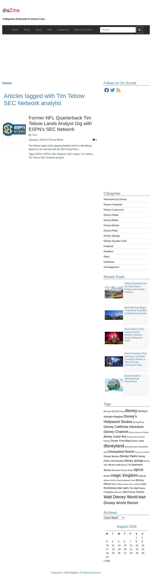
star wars (123, 487)
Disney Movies (111, 225)
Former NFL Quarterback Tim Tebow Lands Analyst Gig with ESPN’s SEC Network (60, 123)
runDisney (109, 262)
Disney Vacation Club (115, 241)
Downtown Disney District (122, 470)
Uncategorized (111, 267)
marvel (142, 475)
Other (106, 256)
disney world (115, 465)
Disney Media (111, 220)
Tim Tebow (86, 154)
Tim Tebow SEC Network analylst (46, 157)
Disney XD (126, 465)
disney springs (134, 460)
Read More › (73, 149)
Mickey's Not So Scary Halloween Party (119, 480)
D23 (113, 411)
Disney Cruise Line (114, 209)
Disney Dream (132, 437)
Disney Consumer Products (139, 432)
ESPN (38, 154)
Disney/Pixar (138, 422)
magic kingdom (124, 475)
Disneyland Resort (121, 451)
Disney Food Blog (120, 440)
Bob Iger (107, 411)
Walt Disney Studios (133, 492)
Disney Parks (111, 230)
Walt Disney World (121, 497)
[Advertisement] (76, 55)
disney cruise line (115, 436)
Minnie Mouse (117, 484)
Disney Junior (137, 440)
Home (7, 83)
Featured (108, 246)
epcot (138, 469)
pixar (143, 484)
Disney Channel (116, 432)
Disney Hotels (111, 215)
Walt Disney (118, 492)
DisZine (74, 572)
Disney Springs (112, 236)
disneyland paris (131, 447)
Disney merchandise (142, 452)
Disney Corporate (113, 204)
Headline (108, 251)
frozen (107, 475)
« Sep (107, 560)
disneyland (114, 445)
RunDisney (110, 488)
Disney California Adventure (124, 427)
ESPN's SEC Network (54, 154)
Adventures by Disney (115, 199)
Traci (34, 135)
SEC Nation (73, 154)
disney (131, 410)
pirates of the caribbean (132, 484)
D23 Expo (120, 411)
